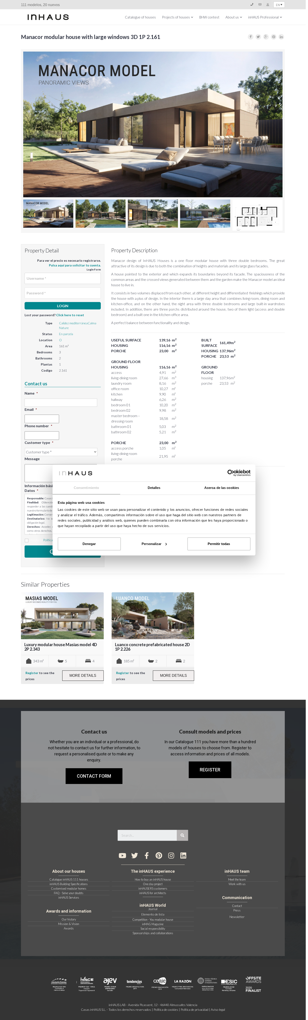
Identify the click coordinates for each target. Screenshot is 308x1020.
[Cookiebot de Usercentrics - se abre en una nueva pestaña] (231, 473)
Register (31, 673)
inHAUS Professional (263, 17)
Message (32, 459)
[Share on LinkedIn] (281, 37)
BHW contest (209, 17)
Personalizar (151, 544)
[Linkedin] (183, 855)
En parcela (66, 334)
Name (31, 393)
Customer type (39, 442)
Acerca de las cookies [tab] (221, 488)
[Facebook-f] (146, 855)
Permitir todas (219, 544)
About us (232, 17)
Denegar (89, 544)
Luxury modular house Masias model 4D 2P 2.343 (60, 647)
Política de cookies (166, 1009)
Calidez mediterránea (73, 323)
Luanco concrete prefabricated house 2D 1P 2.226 (152, 647)
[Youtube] (122, 855)
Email (31, 409)
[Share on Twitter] (258, 37)
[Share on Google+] (266, 37)
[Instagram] (171, 855)
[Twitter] (134, 855)
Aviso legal (218, 1009)
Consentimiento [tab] (86, 488)
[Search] (182, 835)
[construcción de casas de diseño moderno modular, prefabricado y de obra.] (48, 17)
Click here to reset (70, 315)
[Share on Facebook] (250, 37)
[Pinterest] (159, 855)
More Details (82, 675)
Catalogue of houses (140, 17)
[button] (210, 769)
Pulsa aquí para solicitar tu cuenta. (75, 265)
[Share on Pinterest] (273, 37)
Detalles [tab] (154, 488)
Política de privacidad (194, 1009)
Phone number (38, 426)
